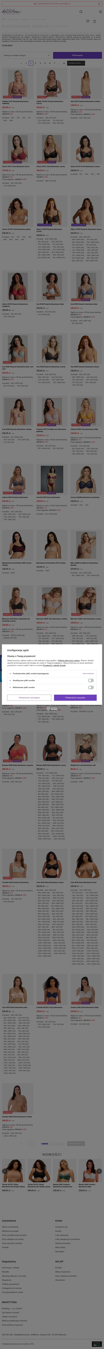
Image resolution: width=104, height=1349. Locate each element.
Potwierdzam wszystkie (75, 698)
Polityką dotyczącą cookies (69, 660)
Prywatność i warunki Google (54, 665)
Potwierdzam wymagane (29, 698)
